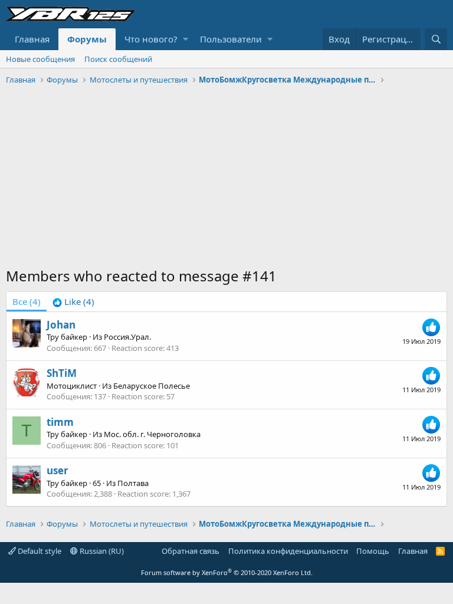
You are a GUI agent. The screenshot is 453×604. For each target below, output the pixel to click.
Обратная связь (190, 551)
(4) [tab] (26, 301)
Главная (32, 39)
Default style (38, 551)
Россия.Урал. (127, 336)
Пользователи (231, 39)
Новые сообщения (40, 59)
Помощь (372, 551)
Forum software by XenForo (227, 572)
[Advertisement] (226, 177)
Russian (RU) (101, 551)
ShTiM (62, 373)
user (57, 470)
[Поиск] (436, 39)
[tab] (73, 301)
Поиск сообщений (118, 59)
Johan (61, 324)
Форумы (87, 39)
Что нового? (151, 39)
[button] (185, 39)
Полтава (133, 483)
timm (60, 422)
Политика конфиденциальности (288, 551)
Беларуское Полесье (151, 385)
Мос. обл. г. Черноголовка (152, 434)
